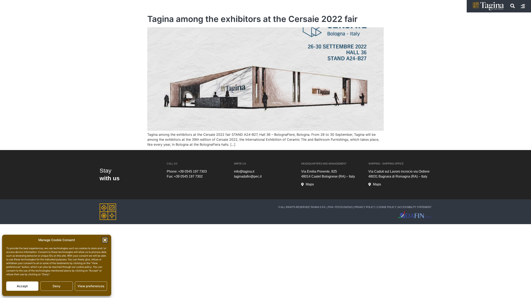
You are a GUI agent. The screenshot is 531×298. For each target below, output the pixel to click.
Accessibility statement (414, 207)
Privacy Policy (364, 207)
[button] (105, 240)
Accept (22, 286)
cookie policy (84, 266)
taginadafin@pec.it (248, 176)
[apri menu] (523, 6)
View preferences (91, 286)
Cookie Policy (386, 207)
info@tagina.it (244, 171)
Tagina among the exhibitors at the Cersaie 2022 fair (252, 19)
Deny (57, 286)
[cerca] (512, 6)
